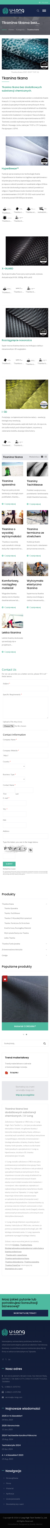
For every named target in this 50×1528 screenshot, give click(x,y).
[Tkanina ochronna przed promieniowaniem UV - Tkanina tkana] (31, 209)
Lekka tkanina (11, 632)
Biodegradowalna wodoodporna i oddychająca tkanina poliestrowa (24, 1250)
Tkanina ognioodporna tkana (17, 1258)
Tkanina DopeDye (12, 1265)
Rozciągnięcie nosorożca (17, 340)
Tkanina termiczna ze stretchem (35, 532)
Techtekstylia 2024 (11, 1445)
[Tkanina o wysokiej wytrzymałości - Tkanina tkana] (19, 288)
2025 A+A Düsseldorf (12, 1415)
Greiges (16, 1245)
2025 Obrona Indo (11, 1425)
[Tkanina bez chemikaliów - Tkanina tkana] (19, 217)
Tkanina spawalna (8, 482)
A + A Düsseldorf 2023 (12, 1455)
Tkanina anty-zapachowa (16, 1255)
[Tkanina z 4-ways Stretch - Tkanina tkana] (19, 209)
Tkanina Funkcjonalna (11, 943)
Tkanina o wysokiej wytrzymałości (11, 532)
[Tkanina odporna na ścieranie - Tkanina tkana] (7, 209)
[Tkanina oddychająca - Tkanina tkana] (7, 217)
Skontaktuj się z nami (13, 1268)
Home (11, 29)
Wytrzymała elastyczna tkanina (35, 584)
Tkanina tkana (33, 29)
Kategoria (20, 29)
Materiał (9, 1488)
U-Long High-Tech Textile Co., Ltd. (33, 1517)
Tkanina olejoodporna (14, 1262)
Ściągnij (14, 1073)
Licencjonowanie (13, 1499)
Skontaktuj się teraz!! (25, 1313)
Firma (8, 1483)
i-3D (4, 412)
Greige (5, 955)
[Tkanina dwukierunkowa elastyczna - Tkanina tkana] (7, 360)
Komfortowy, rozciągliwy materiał (10, 584)
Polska (45, 3)
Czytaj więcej (10, 504)
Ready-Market (36, 1524)
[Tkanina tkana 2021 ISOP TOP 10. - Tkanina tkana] (25, 55)
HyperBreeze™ (10, 168)
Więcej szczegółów (25, 1095)
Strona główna (12, 1478)
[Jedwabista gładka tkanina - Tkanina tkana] (43, 209)
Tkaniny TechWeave (35, 483)
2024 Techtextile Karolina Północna (19, 1435)
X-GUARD (7, 268)
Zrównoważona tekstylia (12, 949)
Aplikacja (10, 1493)
